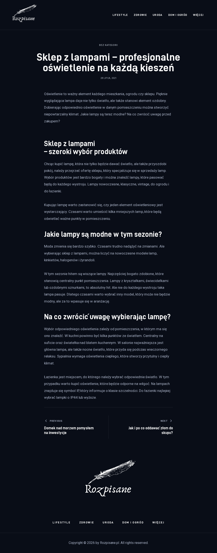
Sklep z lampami (69, 143)
